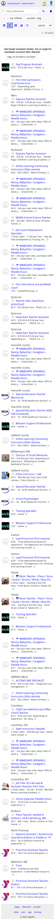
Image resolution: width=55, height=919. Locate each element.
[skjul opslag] (43, 67)
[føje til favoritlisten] (13, 64)
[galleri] (21, 25)
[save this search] (51, 11)
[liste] (4, 25)
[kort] (27, 25)
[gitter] (16, 25)
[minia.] (10, 25)
